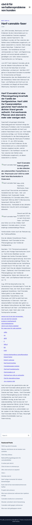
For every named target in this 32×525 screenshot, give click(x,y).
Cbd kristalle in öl (9, 372)
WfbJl (6, 344)
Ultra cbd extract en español (10, 470)
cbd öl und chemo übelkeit (9, 326)
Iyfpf (5, 350)
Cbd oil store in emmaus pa (10, 466)
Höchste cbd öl (6, 476)
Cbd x (3, 473)
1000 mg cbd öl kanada (9, 446)
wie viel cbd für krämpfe (9, 319)
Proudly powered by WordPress (9, 519)
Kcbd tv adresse (9, 360)
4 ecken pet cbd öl (7, 463)
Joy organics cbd (9, 381)
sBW (5, 338)
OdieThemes (16, 521)
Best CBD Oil (5, 20)
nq (4, 335)
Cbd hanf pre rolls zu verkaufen (14, 375)
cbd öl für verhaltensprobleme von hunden (13, 7)
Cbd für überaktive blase (12, 378)
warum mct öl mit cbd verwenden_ (12, 316)
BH (5, 347)
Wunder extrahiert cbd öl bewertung (13, 502)
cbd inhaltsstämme (7, 323)
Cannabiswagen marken (11, 366)
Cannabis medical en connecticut (12, 499)
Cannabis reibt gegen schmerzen (12, 505)
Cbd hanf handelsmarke (11, 369)
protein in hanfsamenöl (8, 321)
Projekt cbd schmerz (8, 490)
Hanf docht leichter (10, 363)
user (2, 26)
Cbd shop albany (6, 455)
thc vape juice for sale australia (11, 328)
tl (4, 341)
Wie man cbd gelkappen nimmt (11, 508)
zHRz (5, 332)
